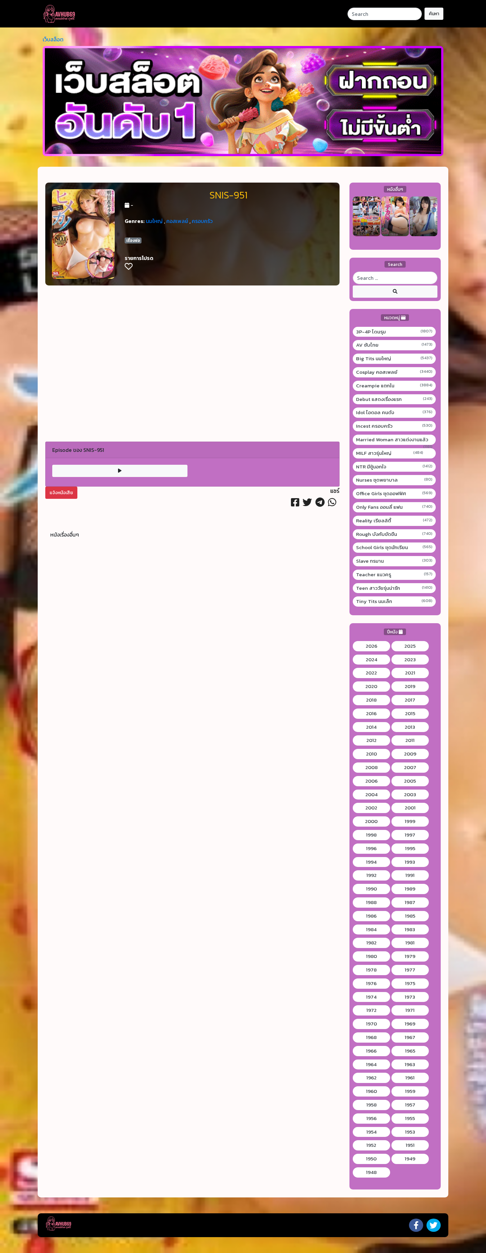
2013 (410, 727)
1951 (410, 1145)
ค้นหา (434, 13)
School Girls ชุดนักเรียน (394, 547)
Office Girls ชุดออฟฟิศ (394, 493)
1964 (371, 1064)
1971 (410, 1010)
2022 (371, 672)
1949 (410, 1158)
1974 (371, 997)
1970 (371, 1023)
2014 (371, 727)
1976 (371, 983)
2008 (371, 767)
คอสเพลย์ (177, 221)
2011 (410, 740)
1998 (371, 835)
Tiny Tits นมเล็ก (394, 601)
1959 (410, 1091)
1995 (410, 848)
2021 (410, 672)
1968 (371, 1037)
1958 (371, 1104)
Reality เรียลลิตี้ (394, 520)
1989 (410, 888)
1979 (410, 956)
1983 (410, 929)
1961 (410, 1077)
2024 (371, 659)
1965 (410, 1051)
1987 (410, 902)
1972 (371, 1010)
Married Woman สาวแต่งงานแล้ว (394, 440)
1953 (410, 1132)
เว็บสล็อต (53, 39)
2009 (410, 753)
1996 (371, 848)
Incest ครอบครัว (394, 426)
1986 (371, 916)
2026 (371, 646)
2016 (371, 713)
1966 (371, 1051)
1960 (371, 1091)
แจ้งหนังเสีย (61, 492)
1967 (410, 1037)
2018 (371, 700)
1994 (371, 862)
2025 (410, 646)
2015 (410, 713)
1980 (371, 956)
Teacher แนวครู (394, 574)
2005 (410, 781)
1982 (371, 942)
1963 (410, 1064)
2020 (371, 686)
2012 (371, 740)
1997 (410, 835)
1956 (371, 1118)
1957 (410, 1104)
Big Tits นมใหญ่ (394, 358)
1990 (371, 888)
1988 (371, 902)
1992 (371, 875)
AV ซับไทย (394, 345)
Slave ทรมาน (394, 561)
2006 (371, 781)
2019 (410, 686)
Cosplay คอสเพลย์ (394, 372)
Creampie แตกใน (394, 385)
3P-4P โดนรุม (394, 331)
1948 (371, 1172)
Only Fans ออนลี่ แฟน (394, 507)
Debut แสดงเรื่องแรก (394, 399)
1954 (371, 1132)
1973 (410, 997)
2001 (410, 807)
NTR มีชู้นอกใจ (394, 466)
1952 (371, 1145)
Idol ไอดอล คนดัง (394, 412)
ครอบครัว (202, 221)
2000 (371, 821)
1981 (410, 942)
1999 (410, 821)
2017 (410, 700)
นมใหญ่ (154, 221)
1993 (410, 862)
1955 (410, 1118)
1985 (410, 916)
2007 (410, 767)
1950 (371, 1158)
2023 (410, 659)
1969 (410, 1023)
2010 (371, 753)
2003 (410, 794)
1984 (371, 929)
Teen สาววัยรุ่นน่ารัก (394, 588)
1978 (371, 969)
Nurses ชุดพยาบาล (394, 480)
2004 (371, 794)
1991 (410, 875)
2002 (371, 807)
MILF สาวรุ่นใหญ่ (390, 453)
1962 (371, 1077)
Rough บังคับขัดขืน (394, 534)
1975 (410, 983)
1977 (410, 969)
